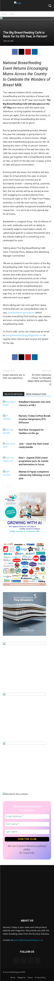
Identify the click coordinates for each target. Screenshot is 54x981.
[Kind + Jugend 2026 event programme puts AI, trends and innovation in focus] (10, 461)
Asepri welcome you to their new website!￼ (14, 376)
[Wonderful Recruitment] (15, 794)
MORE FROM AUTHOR (36, 394)
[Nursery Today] (27, 6)
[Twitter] (30, 960)
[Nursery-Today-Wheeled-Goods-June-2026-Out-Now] (24, 744)
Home (3, 14)
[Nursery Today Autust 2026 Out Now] (24, 644)
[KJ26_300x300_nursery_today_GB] (24, 535)
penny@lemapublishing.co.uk (28, 940)
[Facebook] (15, 52)
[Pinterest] (28, 52)
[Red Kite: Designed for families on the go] (10, 433)
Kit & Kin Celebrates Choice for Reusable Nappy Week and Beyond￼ (39, 379)
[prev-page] (4, 486)
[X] (21, 52)
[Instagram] (23, 960)
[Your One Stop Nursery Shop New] (24, 585)
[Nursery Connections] (24, 635)
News (12, 14)
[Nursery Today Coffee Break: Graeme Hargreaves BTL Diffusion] (10, 419)
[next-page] (9, 486)
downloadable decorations (21, 312)
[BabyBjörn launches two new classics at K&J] (10, 405)
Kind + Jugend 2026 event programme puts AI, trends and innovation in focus (33, 461)
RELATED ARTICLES (14, 394)
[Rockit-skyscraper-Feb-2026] (24, 694)
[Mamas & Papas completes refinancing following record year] (10, 475)
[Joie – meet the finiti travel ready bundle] (10, 447)
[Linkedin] (35, 52)
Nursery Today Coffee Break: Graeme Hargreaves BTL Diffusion (35, 419)
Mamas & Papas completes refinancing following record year (34, 475)
